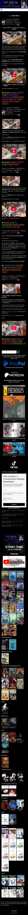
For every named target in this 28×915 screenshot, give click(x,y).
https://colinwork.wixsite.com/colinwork (10, 57)
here (10, 238)
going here (5, 246)
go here (6, 196)
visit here (23, 61)
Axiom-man (14, 88)
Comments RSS (14, 912)
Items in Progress (5, 517)
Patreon (20, 247)
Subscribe (14, 504)
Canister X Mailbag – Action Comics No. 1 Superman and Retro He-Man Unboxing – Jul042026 (13, 515)
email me (9, 218)
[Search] (18, 352)
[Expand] (1, 10)
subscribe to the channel (11, 311)
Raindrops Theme (14, 913)
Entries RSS (14, 911)
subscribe (10, 63)
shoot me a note (12, 315)
